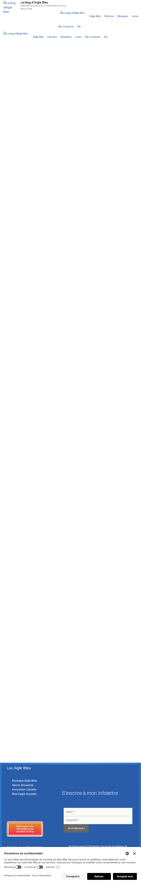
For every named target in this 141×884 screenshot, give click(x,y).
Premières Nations (106, 110)
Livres (135, 16)
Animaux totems (85, 110)
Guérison (106, 251)
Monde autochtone (122, 251)
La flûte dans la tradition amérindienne (104, 320)
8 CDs (108, 216)
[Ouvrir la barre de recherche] (137, 26)
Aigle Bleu (95, 16)
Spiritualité (111, 255)
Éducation (93, 251)
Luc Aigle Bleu (19, 768)
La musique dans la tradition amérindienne (111, 663)
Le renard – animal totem (100, 124)
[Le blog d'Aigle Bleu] (72, 13)
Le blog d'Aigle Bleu (34, 2)
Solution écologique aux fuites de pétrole (33, 67)
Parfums (109, 16)
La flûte (80, 269)
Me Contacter (66, 26)
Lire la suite (14, 108)
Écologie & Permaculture (24, 117)
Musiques (122, 16)
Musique (77, 255)
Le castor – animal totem (34, 694)
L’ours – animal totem (31, 181)
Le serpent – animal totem (101, 64)
